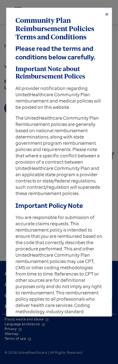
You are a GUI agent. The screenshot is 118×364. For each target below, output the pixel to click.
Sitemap (11, 333)
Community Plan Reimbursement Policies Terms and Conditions (54, 29)
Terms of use (18, 338)
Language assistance (25, 323)
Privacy (13, 328)
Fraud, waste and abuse (27, 319)
